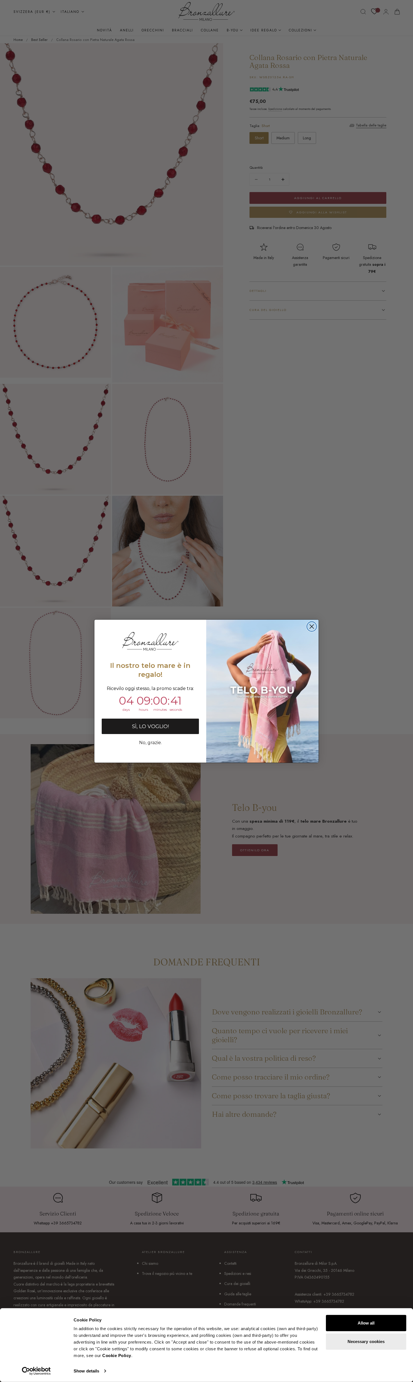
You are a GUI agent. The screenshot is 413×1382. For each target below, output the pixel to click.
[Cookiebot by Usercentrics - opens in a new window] (36, 1371)
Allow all (366, 1323)
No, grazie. (150, 742)
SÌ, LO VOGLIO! (150, 726)
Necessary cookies (366, 1341)
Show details (86, 1371)
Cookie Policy (116, 1355)
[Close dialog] (312, 626)
